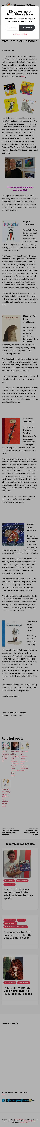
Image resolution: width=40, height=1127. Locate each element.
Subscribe (27, 27)
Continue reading (20, 34)
